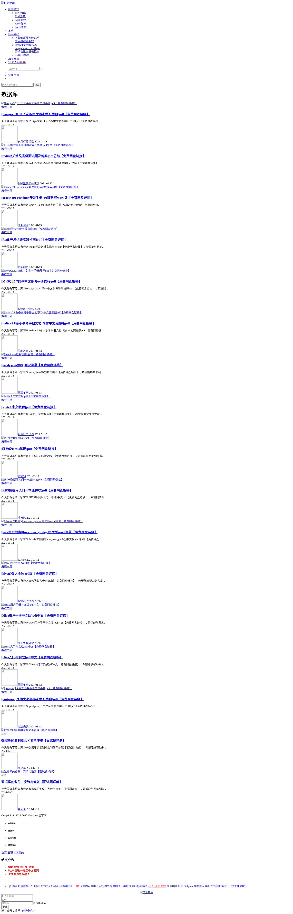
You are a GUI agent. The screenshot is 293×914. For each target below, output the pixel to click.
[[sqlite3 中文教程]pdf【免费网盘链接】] (25, 396)
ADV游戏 (20, 23)
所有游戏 (13, 9)
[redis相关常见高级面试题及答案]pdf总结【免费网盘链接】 (43, 156)
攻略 (11, 30)
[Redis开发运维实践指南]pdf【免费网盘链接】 (34, 239)
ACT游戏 (20, 20)
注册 (17, 910)
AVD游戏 (20, 27)
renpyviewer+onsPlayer (27, 48)
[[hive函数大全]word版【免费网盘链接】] (26, 562)
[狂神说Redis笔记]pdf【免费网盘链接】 (29, 449)
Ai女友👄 (14, 58)
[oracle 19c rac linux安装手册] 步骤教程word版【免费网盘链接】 (47, 197)
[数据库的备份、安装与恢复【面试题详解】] (28, 771)
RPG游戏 (20, 12)
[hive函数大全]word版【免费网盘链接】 (29, 573)
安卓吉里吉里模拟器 (27, 51)
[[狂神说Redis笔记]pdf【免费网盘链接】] (26, 437)
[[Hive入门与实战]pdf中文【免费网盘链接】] (28, 646)
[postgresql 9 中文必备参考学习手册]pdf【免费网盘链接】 (42, 699)
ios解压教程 (22, 55)
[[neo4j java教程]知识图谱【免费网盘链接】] (28, 354)
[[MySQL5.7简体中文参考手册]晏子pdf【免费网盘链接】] (36, 270)
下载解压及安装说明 (27, 37)
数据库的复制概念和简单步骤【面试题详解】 (33, 740)
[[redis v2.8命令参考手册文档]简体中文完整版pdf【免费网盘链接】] (41, 312)
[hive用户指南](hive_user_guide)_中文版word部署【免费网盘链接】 (49, 532)
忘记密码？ (28, 910)
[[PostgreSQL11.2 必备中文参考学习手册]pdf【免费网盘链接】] (39, 103)
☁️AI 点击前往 (157, 886)
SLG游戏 (20, 16)
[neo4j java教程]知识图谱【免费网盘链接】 (32, 365)
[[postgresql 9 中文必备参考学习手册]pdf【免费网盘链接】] (36, 688)
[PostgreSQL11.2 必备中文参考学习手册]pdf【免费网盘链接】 (45, 114)
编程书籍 (6, 106)
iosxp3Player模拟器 (26, 44)
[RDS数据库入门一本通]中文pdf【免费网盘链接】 (37, 490)
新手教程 (13, 34)
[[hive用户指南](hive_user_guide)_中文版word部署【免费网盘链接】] (42, 521)
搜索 (37, 85)
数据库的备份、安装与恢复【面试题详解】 (32, 782)
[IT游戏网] (8, 3)
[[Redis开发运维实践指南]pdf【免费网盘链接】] (30, 228)
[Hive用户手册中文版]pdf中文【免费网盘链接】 (35, 615)
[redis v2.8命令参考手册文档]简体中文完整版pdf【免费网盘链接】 (48, 323)
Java (3, 733)
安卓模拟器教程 (24, 41)
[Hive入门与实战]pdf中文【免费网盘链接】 (32, 657)
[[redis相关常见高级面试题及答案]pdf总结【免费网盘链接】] (37, 145)
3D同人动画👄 (17, 62)
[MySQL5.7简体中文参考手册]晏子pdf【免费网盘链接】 (41, 281)
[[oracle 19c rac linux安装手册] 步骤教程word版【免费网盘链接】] (40, 187)
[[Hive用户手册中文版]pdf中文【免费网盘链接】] (31, 604)
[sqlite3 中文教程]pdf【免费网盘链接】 (28, 407)
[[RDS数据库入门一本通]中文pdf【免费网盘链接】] (32, 479)
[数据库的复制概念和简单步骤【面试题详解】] (29, 730)
